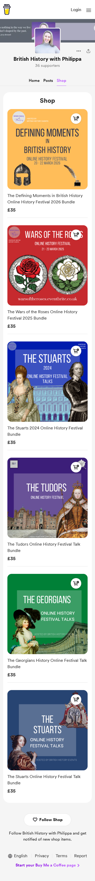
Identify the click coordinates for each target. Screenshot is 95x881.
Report (80, 855)
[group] (47, 162)
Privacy (42, 855)
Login (76, 9)
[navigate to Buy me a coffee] (7, 9)
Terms (61, 855)
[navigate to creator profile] (47, 41)
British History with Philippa (47, 59)
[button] (89, 10)
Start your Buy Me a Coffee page (46, 865)
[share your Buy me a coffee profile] (88, 51)
